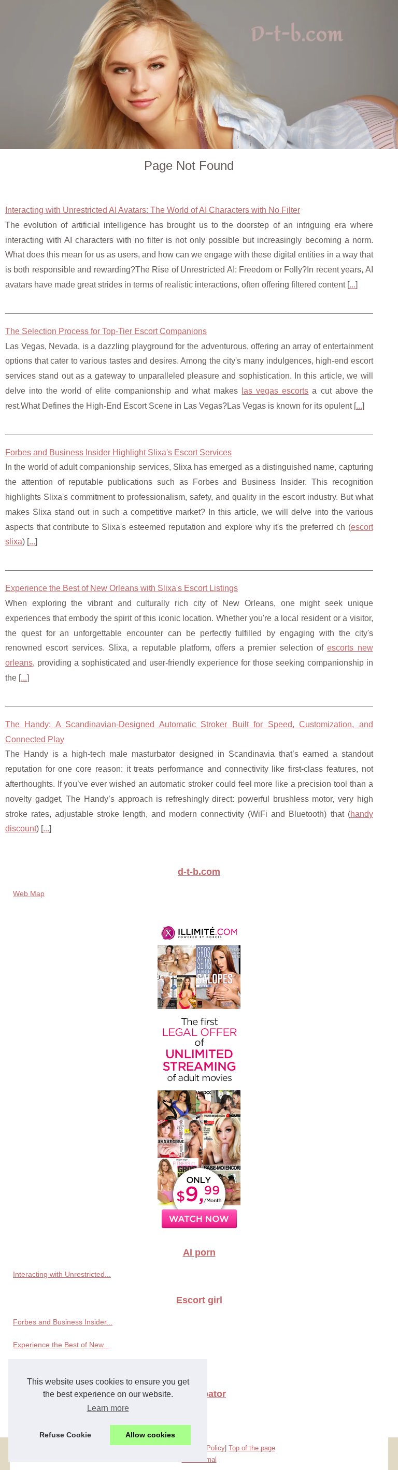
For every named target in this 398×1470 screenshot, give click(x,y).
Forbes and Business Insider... (62, 1322)
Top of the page (252, 1448)
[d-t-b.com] (199, 74)
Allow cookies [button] (150, 1435)
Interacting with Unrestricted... (62, 1274)
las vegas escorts (274, 390)
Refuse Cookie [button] (65, 1435)
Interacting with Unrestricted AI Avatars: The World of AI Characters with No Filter (152, 210)
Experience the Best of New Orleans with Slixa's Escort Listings (121, 588)
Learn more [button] (108, 1408)
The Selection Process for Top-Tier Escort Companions (106, 331)
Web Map (29, 893)
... (352, 284)
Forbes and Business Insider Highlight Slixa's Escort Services (118, 452)
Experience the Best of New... (61, 1345)
